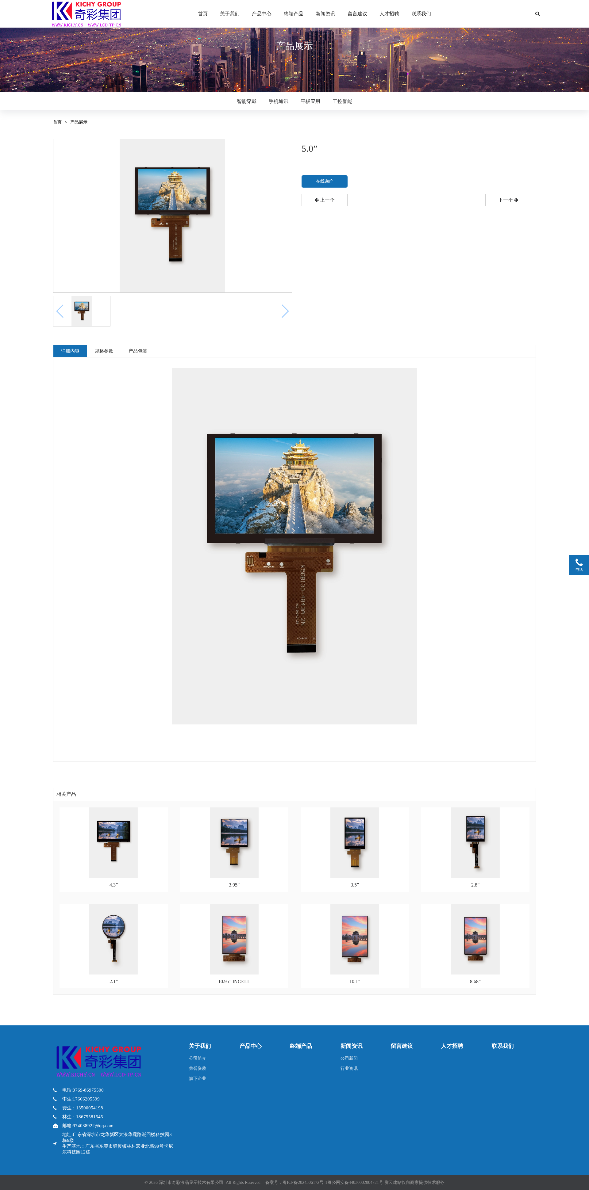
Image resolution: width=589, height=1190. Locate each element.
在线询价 (324, 181)
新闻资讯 (325, 13)
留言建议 (357, 13)
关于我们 (230, 13)
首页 (203, 13)
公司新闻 (349, 1058)
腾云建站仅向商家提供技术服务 (414, 1182)
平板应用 (310, 101)
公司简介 (197, 1058)
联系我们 (421, 13)
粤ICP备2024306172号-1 (305, 1182)
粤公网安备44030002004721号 (355, 1182)
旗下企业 (197, 1078)
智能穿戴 (246, 101)
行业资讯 (349, 1068)
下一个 (506, 200)
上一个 (327, 200)
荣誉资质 (197, 1068)
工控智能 (342, 101)
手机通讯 (278, 101)
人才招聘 (389, 13)
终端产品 (293, 13)
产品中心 (261, 13)
